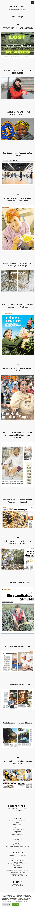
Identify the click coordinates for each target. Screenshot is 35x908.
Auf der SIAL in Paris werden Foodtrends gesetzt (17, 500)
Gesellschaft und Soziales (17, 827)
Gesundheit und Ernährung (17, 829)
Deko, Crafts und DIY (17, 824)
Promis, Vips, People (17, 838)
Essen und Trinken (17, 826)
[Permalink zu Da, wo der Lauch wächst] (17, 633)
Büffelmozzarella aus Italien (17, 723)
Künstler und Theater (17, 834)
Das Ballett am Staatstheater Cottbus (17, 154)
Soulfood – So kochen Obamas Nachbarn (17, 762)
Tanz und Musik (17, 844)
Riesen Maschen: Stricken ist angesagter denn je (17, 264)
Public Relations (17, 839)
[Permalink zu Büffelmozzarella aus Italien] (17, 748)
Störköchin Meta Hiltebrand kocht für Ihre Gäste (17, 199)
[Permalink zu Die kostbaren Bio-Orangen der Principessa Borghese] (17, 355)
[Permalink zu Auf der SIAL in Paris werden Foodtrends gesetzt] (17, 528)
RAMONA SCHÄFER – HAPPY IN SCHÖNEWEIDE (17, 71)
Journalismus (17, 831)
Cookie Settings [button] (6, 904)
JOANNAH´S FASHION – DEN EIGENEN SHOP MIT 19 (17, 113)
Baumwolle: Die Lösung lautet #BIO (17, 369)
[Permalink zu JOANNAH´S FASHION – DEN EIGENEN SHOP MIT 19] (17, 139)
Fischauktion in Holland (17, 684)
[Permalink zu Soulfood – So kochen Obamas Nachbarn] (17, 788)
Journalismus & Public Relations (17, 9)
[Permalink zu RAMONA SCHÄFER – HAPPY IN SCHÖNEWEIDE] (17, 98)
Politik (17, 836)
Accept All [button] (15, 904)
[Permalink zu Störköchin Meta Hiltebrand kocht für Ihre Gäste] (17, 250)
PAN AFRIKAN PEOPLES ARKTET (17, 812)
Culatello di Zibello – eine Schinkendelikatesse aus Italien (17, 435)
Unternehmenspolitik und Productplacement (17, 846)
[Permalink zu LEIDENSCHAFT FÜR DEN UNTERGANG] (17, 57)
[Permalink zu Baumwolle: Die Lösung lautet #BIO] (17, 419)
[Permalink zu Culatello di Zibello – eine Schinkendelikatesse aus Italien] (17, 486)
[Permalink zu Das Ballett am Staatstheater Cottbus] (17, 185)
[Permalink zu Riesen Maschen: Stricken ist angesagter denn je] (17, 291)
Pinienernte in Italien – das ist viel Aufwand (17, 542)
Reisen (17, 841)
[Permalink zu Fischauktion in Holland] (17, 709)
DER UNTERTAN (17, 810)
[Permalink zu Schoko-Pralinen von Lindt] (17, 671)
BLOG (17, 822)
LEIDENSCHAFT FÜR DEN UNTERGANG (17, 28)
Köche (17, 833)
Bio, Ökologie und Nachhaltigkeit (17, 821)
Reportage (17, 843)
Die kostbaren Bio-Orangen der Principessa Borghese (17, 305)
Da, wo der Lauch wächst (17, 582)
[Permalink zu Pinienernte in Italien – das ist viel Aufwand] (17, 569)
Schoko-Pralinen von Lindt (17, 646)
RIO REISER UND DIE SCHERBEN (17, 808)
